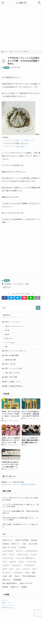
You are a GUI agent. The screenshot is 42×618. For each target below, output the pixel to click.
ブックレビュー (16, 565)
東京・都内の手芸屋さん (10, 583)
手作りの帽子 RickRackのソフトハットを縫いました (20, 525)
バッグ (5, 562)
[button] (5, 298)
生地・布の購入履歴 (11, 355)
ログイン (5, 600)
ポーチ (5, 569)
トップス (33, 554)
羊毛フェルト (9, 338)
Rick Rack (34, 540)
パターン (21, 562)
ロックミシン (7, 572)
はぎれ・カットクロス (9, 547)
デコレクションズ (22, 554)
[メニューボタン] (2, 2)
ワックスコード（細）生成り (14, 146)
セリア (5, 554)
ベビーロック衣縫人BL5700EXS (24, 484)
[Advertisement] (21, 28)
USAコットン (15, 544)
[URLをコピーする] (37, 298)
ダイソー (12, 554)
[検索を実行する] (38, 308)
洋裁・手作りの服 (10, 377)
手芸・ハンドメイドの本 (13, 368)
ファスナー (6, 565)
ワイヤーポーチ (18, 572)
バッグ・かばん (9, 342)
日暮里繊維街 (17, 580)
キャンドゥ (19, 551)
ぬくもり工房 (33, 544)
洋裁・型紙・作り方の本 (12, 373)
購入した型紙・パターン (13, 382)
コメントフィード (8, 605)
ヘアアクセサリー (29, 565)
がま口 (24, 544)
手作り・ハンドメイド (12, 322)
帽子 (6, 346)
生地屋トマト (15, 587)
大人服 (5, 576)
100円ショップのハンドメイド (14, 326)
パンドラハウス (18, 284)
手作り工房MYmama (29, 576)
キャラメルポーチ (8, 551)
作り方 (27, 572)
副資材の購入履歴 (10, 360)
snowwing (8, 284)
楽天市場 (5, 587)
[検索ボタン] (39, 2)
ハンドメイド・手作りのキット (25, 558)
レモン (34, 569)
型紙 (33, 572)
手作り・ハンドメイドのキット (15, 351)
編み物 (7, 334)
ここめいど (21, 3)
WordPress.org (7, 607)
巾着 (27, 284)
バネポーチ (12, 562)
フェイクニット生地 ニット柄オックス (18, 140)
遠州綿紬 (24, 587)
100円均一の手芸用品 (21, 540)
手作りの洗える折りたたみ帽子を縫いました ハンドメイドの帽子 (20, 519)
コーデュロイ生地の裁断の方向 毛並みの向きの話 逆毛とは (21, 512)
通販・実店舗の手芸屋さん (13, 386)
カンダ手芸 (22, 547)
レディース (26, 569)
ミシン (18, 569)
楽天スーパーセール (26, 583)
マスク (11, 569)
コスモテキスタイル (31, 551)
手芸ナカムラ (7, 287)
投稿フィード (6, 603)
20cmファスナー (8, 540)
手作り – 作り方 (10, 364)
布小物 (6, 67)
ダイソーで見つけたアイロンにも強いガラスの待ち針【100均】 (20, 499)
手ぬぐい (17, 576)
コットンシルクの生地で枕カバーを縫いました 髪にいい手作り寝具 (20, 506)
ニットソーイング (8, 558)
